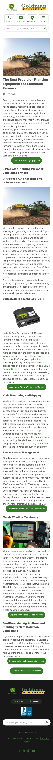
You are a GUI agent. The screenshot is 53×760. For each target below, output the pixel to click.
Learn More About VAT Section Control (26, 387)
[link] (32, 19)
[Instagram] (28, 751)
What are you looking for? (20, 28)
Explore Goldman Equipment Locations (26, 661)
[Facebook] (19, 751)
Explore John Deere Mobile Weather (26, 615)
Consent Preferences (26, 732)
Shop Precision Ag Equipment (26, 160)
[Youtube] (33, 751)
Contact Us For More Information (26, 671)
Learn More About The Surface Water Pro (26, 508)
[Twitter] (24, 751)
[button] (9, 19)
